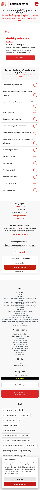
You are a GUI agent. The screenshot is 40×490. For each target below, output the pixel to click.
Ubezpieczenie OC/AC (20, 342)
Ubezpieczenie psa (20, 350)
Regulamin (20, 296)
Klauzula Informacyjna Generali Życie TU (20, 317)
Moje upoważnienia (19, 216)
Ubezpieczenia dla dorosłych (20, 336)
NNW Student (20, 338)
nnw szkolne (7, 410)
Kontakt (20, 294)
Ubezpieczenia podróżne (20, 340)
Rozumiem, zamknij (20, 484)
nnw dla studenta (9, 420)
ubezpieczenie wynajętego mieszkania (16, 440)
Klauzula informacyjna (20, 271)
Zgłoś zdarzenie (20, 354)
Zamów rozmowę (20, 267)
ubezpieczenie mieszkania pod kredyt (16, 435)
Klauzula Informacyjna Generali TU (20, 315)
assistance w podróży (10, 425)
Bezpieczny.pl (20, 292)
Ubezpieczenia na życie (20, 344)
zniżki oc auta (31, 446)
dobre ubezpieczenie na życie (13, 446)
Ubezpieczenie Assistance (20, 346)
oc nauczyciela (24, 415)
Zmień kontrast (20, 378)
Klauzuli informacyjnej (11, 473)
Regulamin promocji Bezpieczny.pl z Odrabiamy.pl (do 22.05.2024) (20, 306)
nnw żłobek (19, 410)
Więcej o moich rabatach (19, 234)
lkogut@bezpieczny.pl (19, 212)
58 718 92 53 (20, 392)
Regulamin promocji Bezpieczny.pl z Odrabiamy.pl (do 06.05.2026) (20, 303)
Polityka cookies (20, 313)
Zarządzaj (20, 479)
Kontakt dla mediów (20, 365)
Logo (19, 363)
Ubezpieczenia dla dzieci (20, 334)
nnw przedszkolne (9, 415)
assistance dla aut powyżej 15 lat (14, 456)
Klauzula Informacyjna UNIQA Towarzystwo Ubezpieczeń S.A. (20, 319)
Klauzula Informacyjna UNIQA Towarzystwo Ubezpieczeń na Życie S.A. (20, 322)
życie (20, 420)
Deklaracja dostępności (20, 376)
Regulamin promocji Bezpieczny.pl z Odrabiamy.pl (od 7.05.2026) (20, 299)
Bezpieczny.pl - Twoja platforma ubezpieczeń (14, 4)
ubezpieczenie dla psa (10, 430)
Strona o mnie (19, 218)
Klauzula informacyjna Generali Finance (20, 311)
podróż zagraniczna (10, 451)
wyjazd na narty (25, 451)
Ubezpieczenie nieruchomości (20, 348)
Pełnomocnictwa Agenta (20, 325)
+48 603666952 (19, 210)
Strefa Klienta (20, 352)
